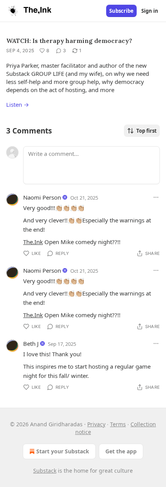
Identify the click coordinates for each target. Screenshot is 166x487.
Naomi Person (42, 197)
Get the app (121, 451)
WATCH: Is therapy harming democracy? (69, 40)
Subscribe (121, 10)
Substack (44, 470)
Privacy (96, 424)
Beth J (31, 343)
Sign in (149, 10)
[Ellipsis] (156, 197)
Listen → (17, 104)
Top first (146, 130)
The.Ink (33, 242)
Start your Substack (62, 451)
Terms (118, 424)
